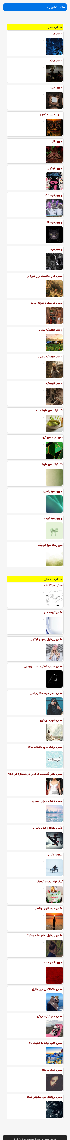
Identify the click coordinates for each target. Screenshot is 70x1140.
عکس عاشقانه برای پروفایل (47, 989)
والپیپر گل (57, 141)
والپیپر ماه (57, 34)
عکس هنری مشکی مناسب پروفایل (43, 666)
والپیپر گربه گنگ (54, 195)
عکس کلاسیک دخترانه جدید (47, 303)
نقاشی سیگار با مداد (51, 585)
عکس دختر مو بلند (52, 1070)
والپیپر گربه (56, 249)
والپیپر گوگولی (55, 168)
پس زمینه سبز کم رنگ (50, 545)
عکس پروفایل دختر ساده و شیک (44, 935)
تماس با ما (51, 7)
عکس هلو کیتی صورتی (50, 1016)
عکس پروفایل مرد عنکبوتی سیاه (45, 1097)
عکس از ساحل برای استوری (47, 801)
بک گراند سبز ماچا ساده (49, 410)
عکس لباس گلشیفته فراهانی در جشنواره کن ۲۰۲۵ (35, 774)
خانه (62, 7)
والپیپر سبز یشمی (53, 491)
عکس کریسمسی (53, 612)
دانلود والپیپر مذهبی (51, 114)
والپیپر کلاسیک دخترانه (50, 357)
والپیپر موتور (56, 60)
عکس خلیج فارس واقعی (49, 908)
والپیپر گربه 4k (55, 222)
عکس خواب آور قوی (51, 720)
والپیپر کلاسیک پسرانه (50, 330)
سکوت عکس (55, 855)
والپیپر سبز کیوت (53, 518)
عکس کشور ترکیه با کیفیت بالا (46, 1043)
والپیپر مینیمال (55, 87)
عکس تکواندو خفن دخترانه (47, 828)
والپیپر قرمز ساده (53, 962)
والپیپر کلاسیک (54, 383)
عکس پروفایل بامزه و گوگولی (46, 639)
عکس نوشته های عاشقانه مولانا (45, 747)
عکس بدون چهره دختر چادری (46, 693)
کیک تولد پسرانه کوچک (50, 881)
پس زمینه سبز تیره (52, 437)
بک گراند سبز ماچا (52, 464)
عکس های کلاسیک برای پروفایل (45, 276)
